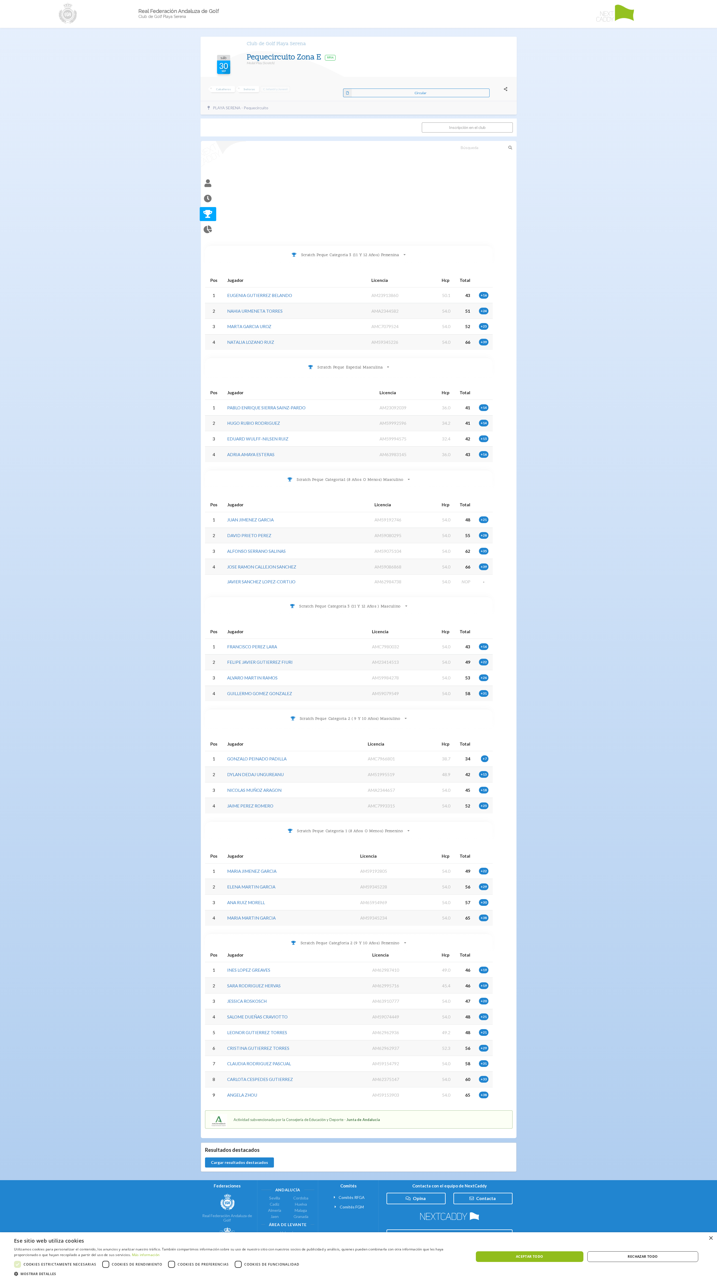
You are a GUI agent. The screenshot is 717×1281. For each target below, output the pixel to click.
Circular (421, 93)
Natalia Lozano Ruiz (250, 342)
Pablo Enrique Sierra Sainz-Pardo (266, 407)
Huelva (301, 1204)
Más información (146, 1254)
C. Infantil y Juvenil (275, 89)
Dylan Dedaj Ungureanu (255, 774)
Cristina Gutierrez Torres (258, 1048)
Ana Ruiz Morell (246, 902)
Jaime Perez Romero (250, 805)
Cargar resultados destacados (239, 1162)
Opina (419, 1198)
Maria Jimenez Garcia (251, 871)
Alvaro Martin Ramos (252, 677)
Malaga (301, 1210)
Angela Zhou (242, 1094)
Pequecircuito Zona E (285, 57)
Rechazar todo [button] (643, 1256)
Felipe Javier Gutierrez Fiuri (260, 662)
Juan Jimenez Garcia (250, 519)
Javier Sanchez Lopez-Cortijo (261, 581)
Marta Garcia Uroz (249, 326)
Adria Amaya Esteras (250, 454)
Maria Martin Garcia (251, 917)
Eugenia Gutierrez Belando (259, 295)
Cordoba (300, 1198)
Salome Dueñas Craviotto (257, 1016)
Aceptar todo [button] (529, 1256)
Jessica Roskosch (247, 1001)
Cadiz (274, 1204)
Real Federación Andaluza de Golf (227, 1217)
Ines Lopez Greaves (248, 970)
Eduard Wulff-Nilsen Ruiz (257, 438)
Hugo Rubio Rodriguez (253, 423)
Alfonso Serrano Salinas (256, 551)
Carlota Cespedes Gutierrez (260, 1079)
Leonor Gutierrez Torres (257, 1032)
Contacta (486, 1198)
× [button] (711, 1238)
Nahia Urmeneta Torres (255, 311)
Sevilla (274, 1198)
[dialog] (358, 1256)
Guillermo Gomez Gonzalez (259, 693)
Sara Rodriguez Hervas (254, 985)
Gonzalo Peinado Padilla (257, 758)
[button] (237, 1274)
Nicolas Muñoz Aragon (254, 790)
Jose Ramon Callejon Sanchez (261, 566)
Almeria (274, 1210)
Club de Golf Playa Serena (276, 43)
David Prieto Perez (249, 535)
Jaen (275, 1216)
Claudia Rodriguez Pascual (259, 1063)
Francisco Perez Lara (252, 646)
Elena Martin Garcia (251, 886)
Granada (301, 1216)
